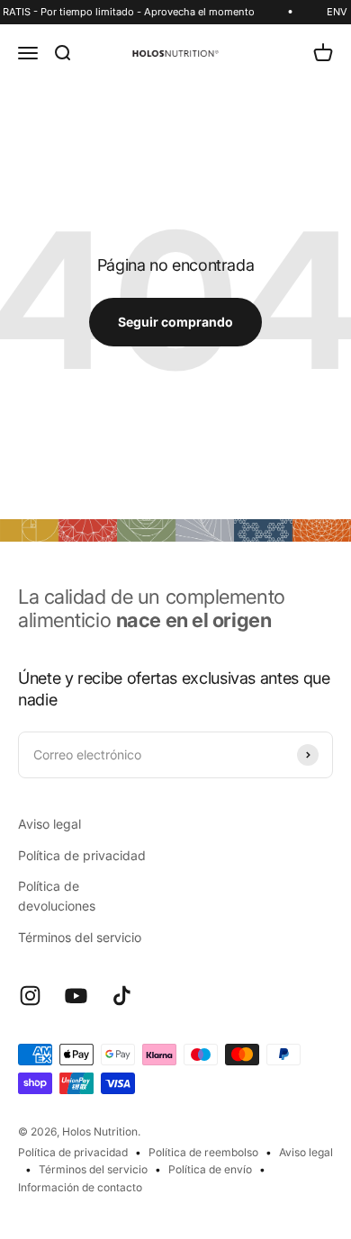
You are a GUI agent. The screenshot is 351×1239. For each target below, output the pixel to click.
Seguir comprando (175, 321)
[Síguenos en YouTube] (76, 995)
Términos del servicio (79, 937)
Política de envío (210, 1169)
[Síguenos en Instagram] (30, 995)
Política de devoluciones (56, 895)
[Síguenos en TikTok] (122, 995)
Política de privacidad (82, 855)
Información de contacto (80, 1187)
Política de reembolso (203, 1152)
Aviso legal (49, 823)
